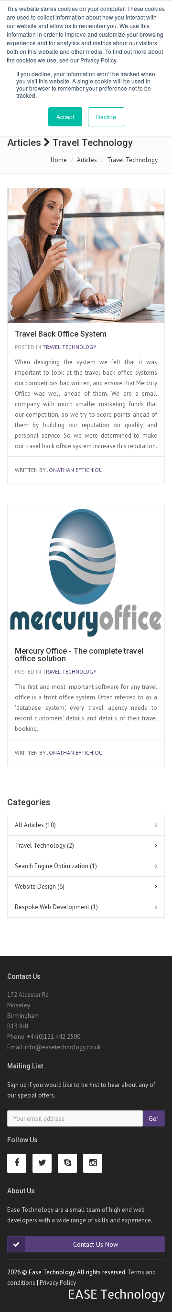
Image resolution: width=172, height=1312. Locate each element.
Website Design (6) (39, 886)
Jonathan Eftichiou (75, 469)
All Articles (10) (35, 825)
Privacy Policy (58, 1283)
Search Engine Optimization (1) (56, 866)
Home (59, 160)
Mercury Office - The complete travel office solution (79, 654)
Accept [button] (65, 117)
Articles (87, 160)
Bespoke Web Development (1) (56, 907)
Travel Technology (70, 347)
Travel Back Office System (61, 333)
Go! (154, 1118)
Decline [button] (106, 117)
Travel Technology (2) (44, 845)
